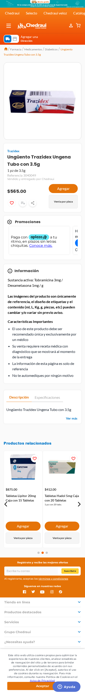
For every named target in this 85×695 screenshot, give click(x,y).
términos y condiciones (53, 578)
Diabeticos (51, 49)
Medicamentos (33, 49)
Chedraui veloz (55, 13)
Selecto (31, 13)
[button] (9, 26)
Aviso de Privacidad (42, 680)
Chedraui (12, 13)
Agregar (63, 188)
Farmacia (15, 49)
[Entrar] (71, 25)
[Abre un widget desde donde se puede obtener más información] (66, 687)
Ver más (71, 418)
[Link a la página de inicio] (6, 49)
